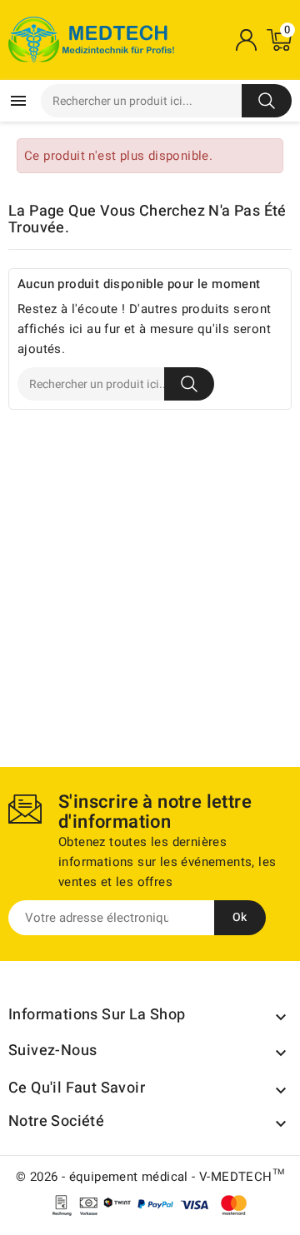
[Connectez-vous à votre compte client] (246, 40)
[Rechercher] (267, 100)
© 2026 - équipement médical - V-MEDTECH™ (150, 1177)
